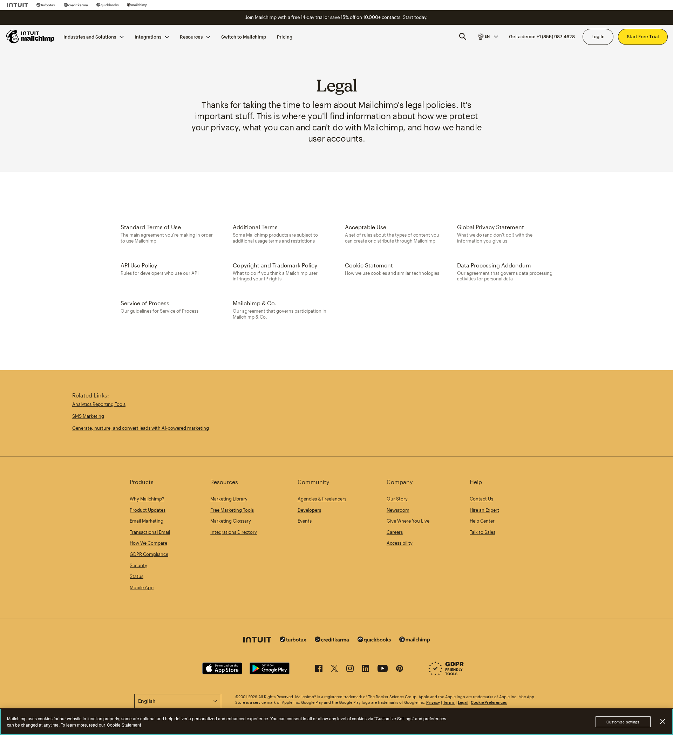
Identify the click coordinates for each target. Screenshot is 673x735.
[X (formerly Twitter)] (334, 669)
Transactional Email (150, 532)
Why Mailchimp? (147, 499)
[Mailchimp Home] (30, 36)
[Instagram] (350, 669)
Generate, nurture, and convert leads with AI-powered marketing (140, 428)
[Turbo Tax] (45, 5)
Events (305, 521)
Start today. (415, 17)
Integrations (148, 36)
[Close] (662, 721)
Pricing (284, 36)
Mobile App (142, 587)
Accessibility (400, 543)
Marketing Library (228, 499)
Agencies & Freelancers (322, 499)
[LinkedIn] (365, 669)
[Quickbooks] (107, 5)
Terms (449, 702)
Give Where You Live (408, 521)
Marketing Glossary (230, 521)
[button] (487, 36)
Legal (463, 702)
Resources (191, 36)
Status (136, 576)
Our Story (397, 499)
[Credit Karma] (76, 5)
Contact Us (481, 499)
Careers (395, 532)
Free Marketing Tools (232, 510)
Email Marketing (146, 521)
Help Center (482, 521)
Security (138, 565)
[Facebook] (318, 669)
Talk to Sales (482, 532)
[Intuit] (17, 5)
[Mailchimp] (137, 5)
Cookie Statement (124, 725)
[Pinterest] (399, 669)
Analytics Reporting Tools (98, 404)
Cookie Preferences (489, 702)
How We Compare (148, 543)
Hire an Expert (484, 510)
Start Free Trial (643, 36)
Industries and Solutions (89, 36)
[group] (487, 36)
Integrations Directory (233, 532)
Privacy (433, 702)
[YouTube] (383, 669)
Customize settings (623, 721)
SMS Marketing (88, 416)
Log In (598, 36)
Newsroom (398, 510)
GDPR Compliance (149, 554)
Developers (309, 510)
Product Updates (147, 510)
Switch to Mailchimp (243, 36)
